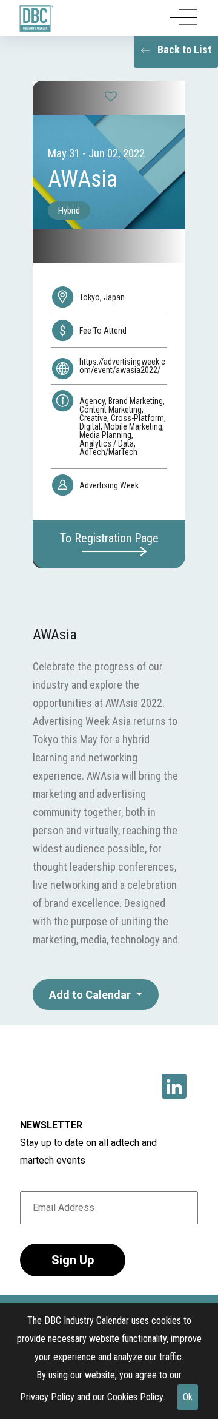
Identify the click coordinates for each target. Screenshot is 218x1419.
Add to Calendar (91, 994)
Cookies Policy (135, 1397)
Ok (188, 1397)
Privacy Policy (47, 1397)
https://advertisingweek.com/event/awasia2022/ (122, 366)
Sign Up (72, 1260)
